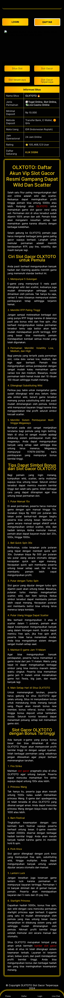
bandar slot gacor (45, 945)
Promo (8, 996)
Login (40, 996)
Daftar (24, 996)
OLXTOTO (41, 206)
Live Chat (56, 996)
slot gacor (23, 770)
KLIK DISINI (31, 152)
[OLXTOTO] (32, 7)
